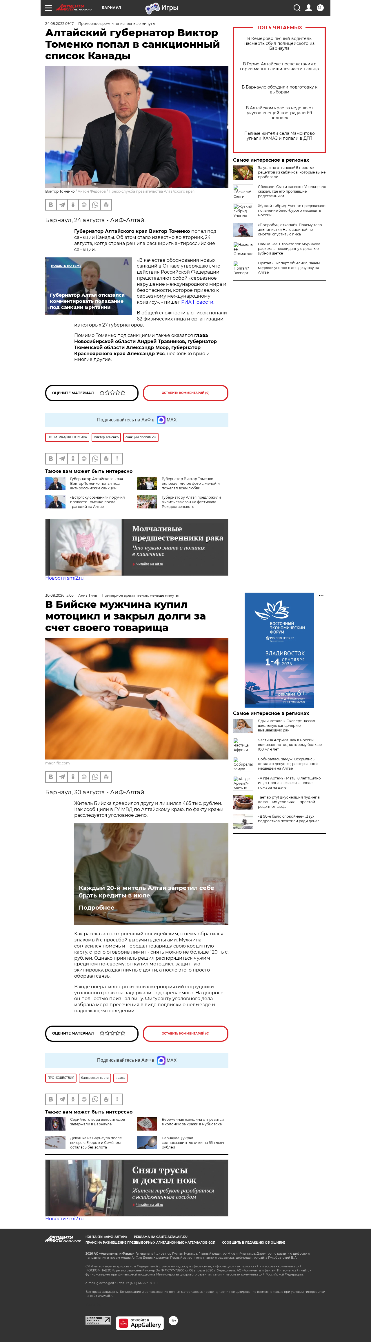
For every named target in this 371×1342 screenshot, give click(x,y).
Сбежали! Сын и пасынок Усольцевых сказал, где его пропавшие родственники (292, 191)
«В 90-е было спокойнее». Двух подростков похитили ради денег (288, 818)
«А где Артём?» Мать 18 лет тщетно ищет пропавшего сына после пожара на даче (289, 783)
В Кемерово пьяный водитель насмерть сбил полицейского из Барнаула (279, 43)
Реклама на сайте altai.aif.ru (161, 1237)
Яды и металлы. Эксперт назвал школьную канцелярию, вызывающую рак (286, 725)
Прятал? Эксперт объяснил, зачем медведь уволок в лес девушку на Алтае (289, 267)
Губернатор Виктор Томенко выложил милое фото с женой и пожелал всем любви (191, 483)
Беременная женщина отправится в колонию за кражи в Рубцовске (193, 1121)
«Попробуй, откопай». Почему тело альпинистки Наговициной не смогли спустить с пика (290, 229)
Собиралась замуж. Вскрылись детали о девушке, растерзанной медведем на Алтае (288, 763)
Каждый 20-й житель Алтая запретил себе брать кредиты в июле (146, 891)
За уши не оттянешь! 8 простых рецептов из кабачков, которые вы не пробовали (291, 172)
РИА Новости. (197, 302)
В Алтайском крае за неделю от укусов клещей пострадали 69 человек (279, 113)
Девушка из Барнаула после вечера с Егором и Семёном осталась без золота (96, 1142)
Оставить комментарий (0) (186, 393)
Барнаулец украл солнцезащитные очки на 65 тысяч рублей (193, 1142)
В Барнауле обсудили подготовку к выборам (279, 90)
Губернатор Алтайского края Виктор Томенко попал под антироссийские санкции (96, 483)
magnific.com (57, 763)
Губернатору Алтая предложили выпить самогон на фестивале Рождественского (191, 502)
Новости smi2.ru (64, 578)
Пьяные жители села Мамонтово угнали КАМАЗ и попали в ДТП (279, 136)
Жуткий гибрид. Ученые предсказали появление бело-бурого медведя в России (291, 210)
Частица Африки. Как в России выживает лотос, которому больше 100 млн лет (290, 744)
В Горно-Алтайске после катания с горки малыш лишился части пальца (279, 66)
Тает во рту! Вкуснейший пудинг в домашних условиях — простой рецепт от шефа (289, 802)
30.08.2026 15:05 (59, 595)
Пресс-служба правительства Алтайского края (151, 191)
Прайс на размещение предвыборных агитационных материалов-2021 (150, 1243)
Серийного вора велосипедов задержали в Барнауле (97, 1121)
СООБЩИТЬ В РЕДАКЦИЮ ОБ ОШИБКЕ (253, 1243)
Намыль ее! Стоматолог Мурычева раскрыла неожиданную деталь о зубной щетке (289, 248)
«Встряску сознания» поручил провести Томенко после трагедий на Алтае (97, 502)
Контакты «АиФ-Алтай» (106, 1237)
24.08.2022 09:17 (59, 23)
